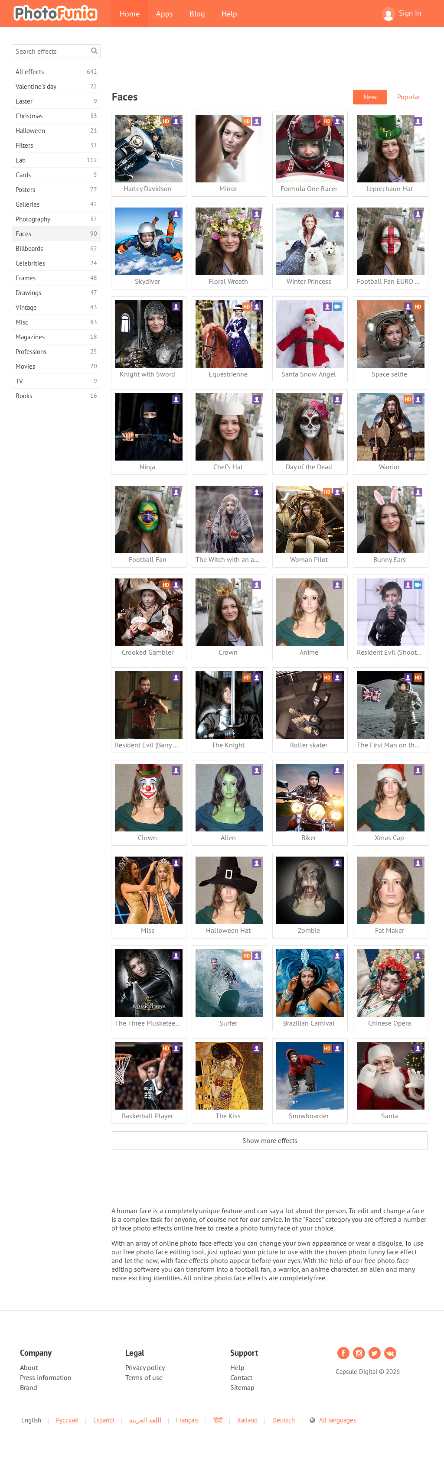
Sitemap (242, 1387)
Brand (28, 1387)
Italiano (247, 1420)
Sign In (410, 13)
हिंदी (217, 1420)
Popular (408, 96)
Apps (164, 13)
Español (103, 1420)
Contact (241, 1377)
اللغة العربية (145, 1420)
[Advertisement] (270, 63)
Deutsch (283, 1420)
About (29, 1367)
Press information (46, 1377)
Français (187, 1420)
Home (130, 13)
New (370, 96)
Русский (67, 1420)
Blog (197, 13)
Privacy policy (145, 1367)
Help (229, 13)
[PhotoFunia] (57, 12)
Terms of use (144, 1377)
